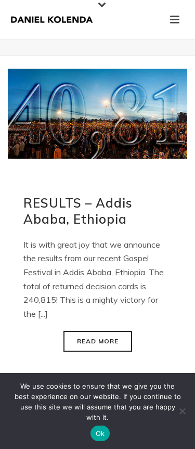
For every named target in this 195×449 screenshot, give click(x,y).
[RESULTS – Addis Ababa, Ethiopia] (97, 112)
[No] (182, 411)
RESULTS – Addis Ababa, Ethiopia (78, 211)
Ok (100, 433)
